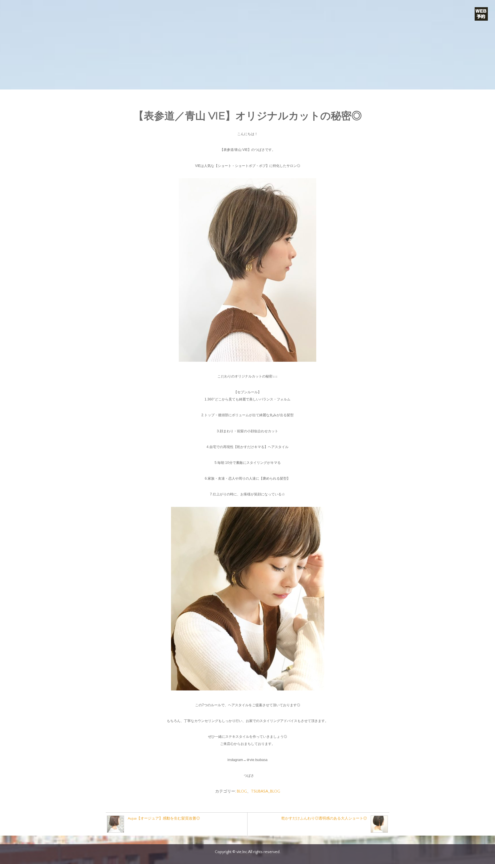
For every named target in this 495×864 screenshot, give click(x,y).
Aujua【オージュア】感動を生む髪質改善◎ (164, 818)
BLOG (242, 791)
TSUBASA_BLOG (265, 791)
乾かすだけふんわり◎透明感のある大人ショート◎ (324, 818)
